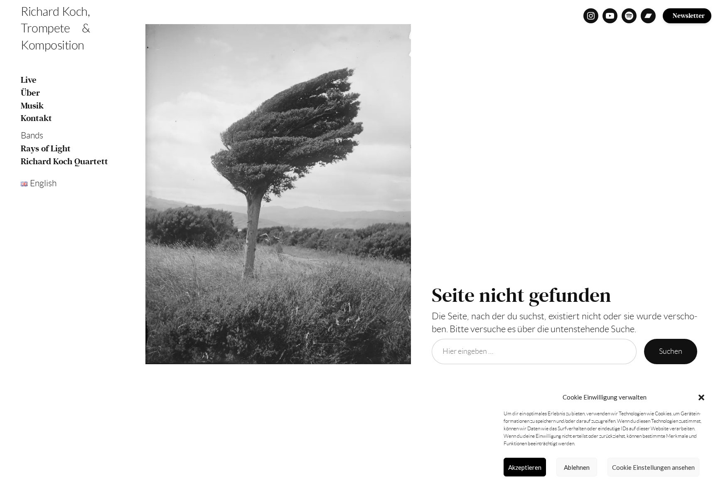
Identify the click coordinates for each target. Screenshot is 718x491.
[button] (701, 397)
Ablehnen (577, 467)
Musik (32, 106)
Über (30, 93)
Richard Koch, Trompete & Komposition (55, 28)
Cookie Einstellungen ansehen (653, 467)
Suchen (670, 351)
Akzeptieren (524, 467)
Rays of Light (46, 148)
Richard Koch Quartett (64, 161)
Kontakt (36, 118)
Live (29, 80)
